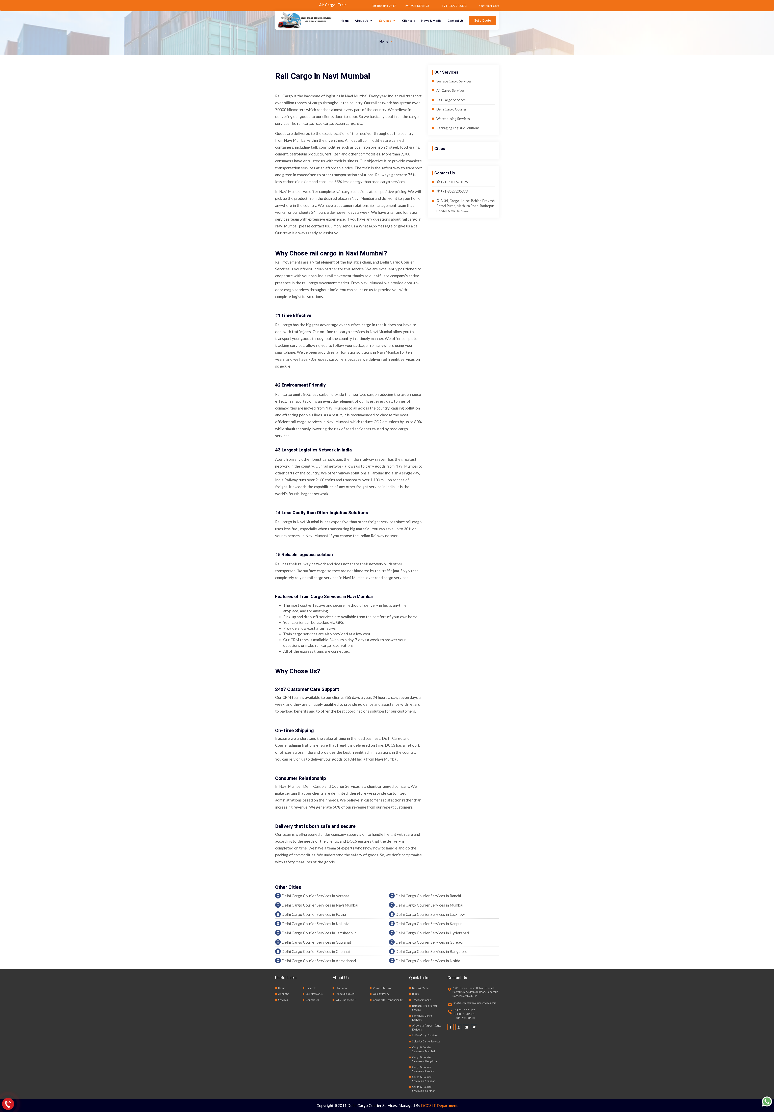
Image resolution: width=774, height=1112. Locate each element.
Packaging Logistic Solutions (458, 128)
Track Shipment (421, 1000)
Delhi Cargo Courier (451, 109)
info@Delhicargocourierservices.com (475, 1003)
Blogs (415, 993)
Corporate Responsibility (388, 1000)
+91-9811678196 (454, 182)
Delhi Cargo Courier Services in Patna (313, 914)
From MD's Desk (345, 993)
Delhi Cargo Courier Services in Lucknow (430, 914)
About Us (362, 20)
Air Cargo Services (450, 90)
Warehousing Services (453, 119)
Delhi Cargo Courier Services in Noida (427, 960)
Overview (341, 988)
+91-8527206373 (397, 5)
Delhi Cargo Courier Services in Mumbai (429, 905)
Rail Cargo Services (451, 100)
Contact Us (455, 20)
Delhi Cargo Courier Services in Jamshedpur (318, 933)
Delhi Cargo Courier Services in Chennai (315, 951)
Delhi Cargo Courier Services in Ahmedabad (318, 960)
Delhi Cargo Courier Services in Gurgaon (429, 942)
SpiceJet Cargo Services (426, 1041)
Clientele (408, 20)
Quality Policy (381, 993)
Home (344, 20)
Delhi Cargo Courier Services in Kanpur (428, 923)
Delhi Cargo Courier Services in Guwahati (316, 942)
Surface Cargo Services (454, 81)
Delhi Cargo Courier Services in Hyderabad (432, 933)
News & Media (431, 20)
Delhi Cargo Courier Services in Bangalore (431, 951)
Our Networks (314, 993)
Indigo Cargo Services (425, 1035)
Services (385, 20)
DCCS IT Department (439, 1105)
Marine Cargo (291, 4)
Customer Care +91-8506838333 (449, 5)
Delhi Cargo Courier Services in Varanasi (316, 895)
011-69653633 (464, 1018)
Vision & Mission (382, 988)
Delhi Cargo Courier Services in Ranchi (428, 895)
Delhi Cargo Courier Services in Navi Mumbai (319, 905)
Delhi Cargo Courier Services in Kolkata (315, 923)
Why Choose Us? (346, 1000)
